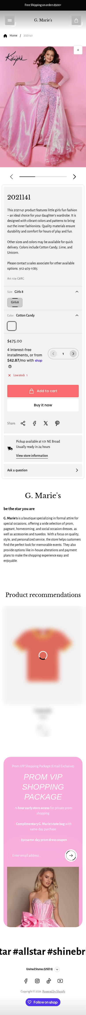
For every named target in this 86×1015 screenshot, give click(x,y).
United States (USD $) (39, 969)
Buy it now (43, 405)
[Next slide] (74, 176)
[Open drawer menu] (10, 20)
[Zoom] (78, 50)
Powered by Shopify (53, 991)
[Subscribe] (71, 855)
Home (13, 35)
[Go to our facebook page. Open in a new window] (25, 981)
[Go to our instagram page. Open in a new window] (37, 981)
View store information (32, 455)
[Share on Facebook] (34, 423)
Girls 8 (15, 302)
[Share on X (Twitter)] (45, 423)
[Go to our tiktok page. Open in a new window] (48, 981)
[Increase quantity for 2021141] (73, 353)
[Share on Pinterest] (57, 423)
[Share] (23, 423)
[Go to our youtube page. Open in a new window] (60, 981)
